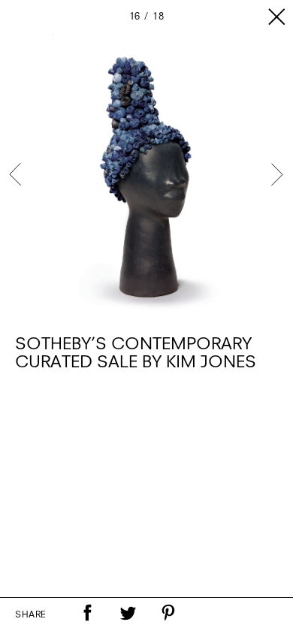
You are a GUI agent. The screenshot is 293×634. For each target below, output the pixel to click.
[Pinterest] (168, 613)
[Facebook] (87, 613)
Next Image (276, 174)
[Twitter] (127, 613)
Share (31, 615)
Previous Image (16, 174)
